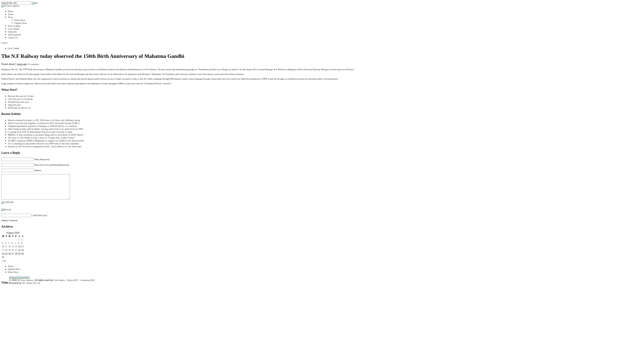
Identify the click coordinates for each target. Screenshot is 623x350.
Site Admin (59, 280)
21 (16, 250)
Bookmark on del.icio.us (19, 108)
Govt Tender (13, 29)
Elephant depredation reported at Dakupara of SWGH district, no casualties (42, 126)
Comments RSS (87, 280)
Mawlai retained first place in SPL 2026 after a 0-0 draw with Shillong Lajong (44, 120)
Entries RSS (72, 280)
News (10, 17)
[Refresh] (6, 209)
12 (9, 246)
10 (3, 246)
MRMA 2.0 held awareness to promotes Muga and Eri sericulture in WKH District (45, 135)
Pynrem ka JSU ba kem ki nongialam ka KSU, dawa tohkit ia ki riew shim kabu (44, 146)
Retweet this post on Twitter (21, 96)
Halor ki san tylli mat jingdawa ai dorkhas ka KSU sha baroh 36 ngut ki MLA (43, 123)
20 (13, 250)
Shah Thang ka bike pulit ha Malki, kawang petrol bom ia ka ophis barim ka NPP (45, 129)
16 (22, 246)
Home (10, 11)
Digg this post (14, 105)
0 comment (34, 64)
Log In (4, 43)
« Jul (3, 261)
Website (37, 170)
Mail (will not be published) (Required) (51, 165)
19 (9, 250)
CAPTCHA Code (39, 215)
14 (16, 246)
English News (20, 23)
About (10, 14)
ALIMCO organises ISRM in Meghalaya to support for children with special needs (46, 141)
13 (13, 246)
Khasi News (19, 20)
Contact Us (13, 37)
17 (3, 250)
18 (6, 250)
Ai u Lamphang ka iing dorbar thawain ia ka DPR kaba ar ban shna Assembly (43, 143)
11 (6, 246)
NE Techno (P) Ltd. (31, 283)
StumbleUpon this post (18, 102)
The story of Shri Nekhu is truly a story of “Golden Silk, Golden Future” (41, 138)
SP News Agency (25, 280)
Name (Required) (41, 159)
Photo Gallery (14, 26)
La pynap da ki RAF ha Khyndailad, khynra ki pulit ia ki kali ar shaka (40, 132)
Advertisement (14, 35)
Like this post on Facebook (20, 99)
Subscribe (12, 32)
